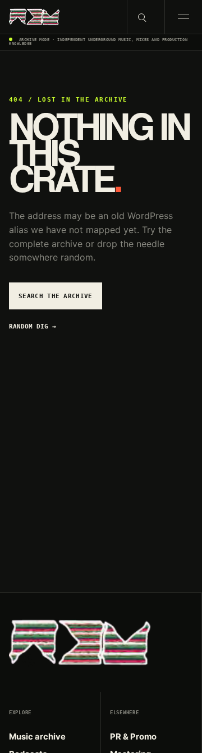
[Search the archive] (145, 17)
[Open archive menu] (183, 17)
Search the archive (56, 296)
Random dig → (32, 326)
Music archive (37, 737)
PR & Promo (133, 737)
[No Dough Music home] (63, 17)
